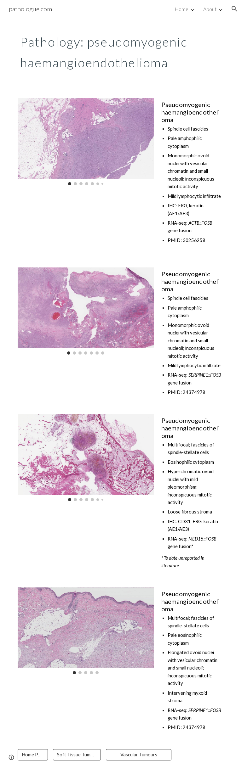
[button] (234, 8)
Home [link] (181, 9)
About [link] (209, 9)
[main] (112, 49)
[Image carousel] (85, 141)
